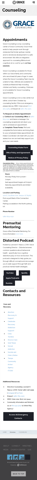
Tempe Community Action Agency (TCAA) (12, 364)
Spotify (24, 273)
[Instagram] (15, 457)
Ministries (27, 446)
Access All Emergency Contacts (18, 416)
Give (29, 450)
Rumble (9, 283)
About (6, 446)
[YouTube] (21, 457)
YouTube (10, 273)
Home (4, 432)
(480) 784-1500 (25, 109)
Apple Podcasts (12, 278)
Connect (16, 446)
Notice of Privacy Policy (18, 158)
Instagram (11, 393)
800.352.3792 (16, 406)
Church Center (18, 450)
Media (5, 450)
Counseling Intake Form (18, 148)
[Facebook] (9, 457)
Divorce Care (12, 340)
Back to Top (18, 474)
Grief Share (12, 343)
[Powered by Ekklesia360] (22, 465)
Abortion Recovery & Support (12, 315)
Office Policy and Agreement (18, 153)
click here (19, 234)
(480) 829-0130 (8, 216)
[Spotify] (27, 457)
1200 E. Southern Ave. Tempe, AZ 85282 (17, 195)
